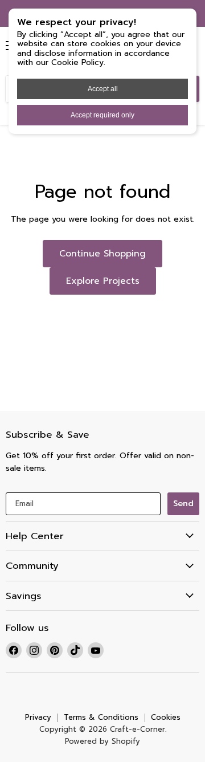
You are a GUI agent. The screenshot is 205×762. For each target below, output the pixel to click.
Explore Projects (103, 281)
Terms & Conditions (101, 717)
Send (183, 504)
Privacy (38, 717)
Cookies (166, 717)
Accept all (103, 89)
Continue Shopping (102, 253)
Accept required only (102, 115)
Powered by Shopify (102, 741)
